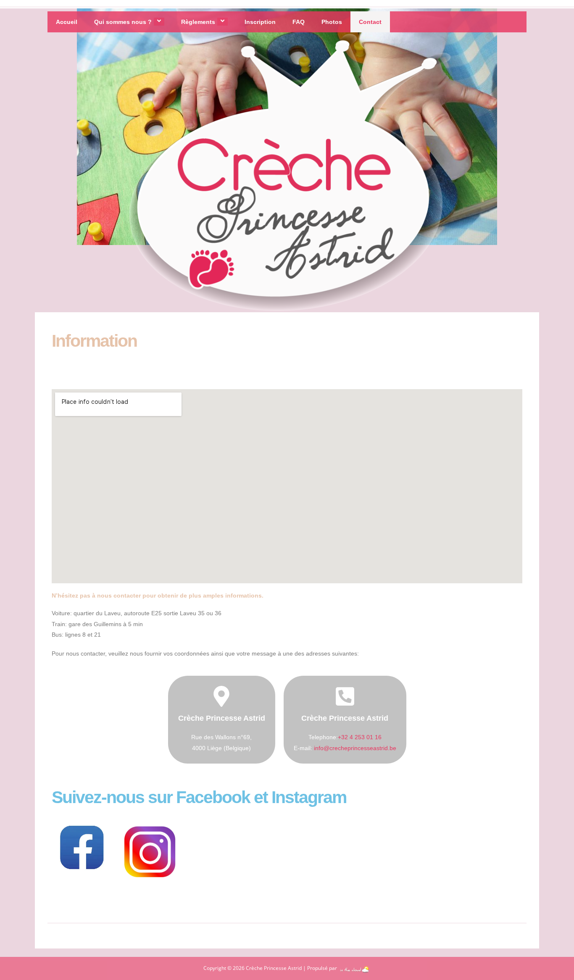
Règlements (198, 21)
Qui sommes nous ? (123, 21)
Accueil (66, 21)
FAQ (298, 21)
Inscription (260, 21)
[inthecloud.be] (354, 968)
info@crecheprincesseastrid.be (355, 748)
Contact (370, 21)
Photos (331, 21)
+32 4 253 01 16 (360, 737)
